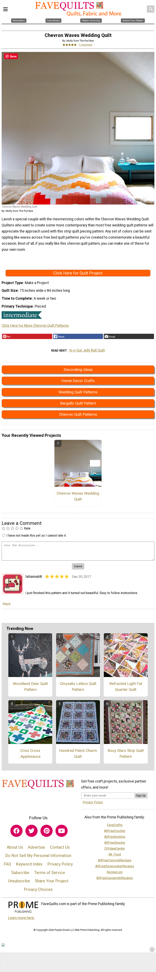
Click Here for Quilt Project (78, 273)
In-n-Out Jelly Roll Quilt (87, 350)
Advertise (36, 847)
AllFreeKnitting (114, 837)
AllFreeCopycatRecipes (114, 860)
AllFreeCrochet (114, 831)
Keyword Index (29, 864)
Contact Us (60, 847)
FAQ (7, 864)
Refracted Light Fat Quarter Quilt (125, 686)
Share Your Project (51, 880)
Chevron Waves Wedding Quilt (78, 496)
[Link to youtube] (61, 831)
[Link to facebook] (16, 831)
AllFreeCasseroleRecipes (114, 878)
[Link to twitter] (31, 831)
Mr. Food (114, 854)
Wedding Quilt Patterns (78, 392)
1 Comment (85, 44)
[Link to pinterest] (46, 831)
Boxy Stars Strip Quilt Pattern (126, 753)
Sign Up (140, 795)
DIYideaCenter (114, 848)
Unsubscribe (19, 880)
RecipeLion (115, 872)
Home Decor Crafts (78, 380)
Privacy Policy (60, 864)
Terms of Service (49, 872)
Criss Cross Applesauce (30, 753)
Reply (7, 604)
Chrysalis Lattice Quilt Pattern (78, 686)
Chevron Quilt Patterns (78, 414)
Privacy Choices (38, 889)
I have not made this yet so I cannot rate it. (36, 535)
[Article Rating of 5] (70, 44)
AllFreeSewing (114, 843)
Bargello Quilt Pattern (78, 403)
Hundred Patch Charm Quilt (78, 753)
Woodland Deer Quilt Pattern (30, 686)
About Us (15, 847)
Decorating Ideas (78, 369)
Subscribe (20, 872)
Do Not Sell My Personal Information (38, 855)
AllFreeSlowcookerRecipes (114, 866)
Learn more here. (21, 918)
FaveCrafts (114, 825)
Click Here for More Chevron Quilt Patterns (35, 326)
